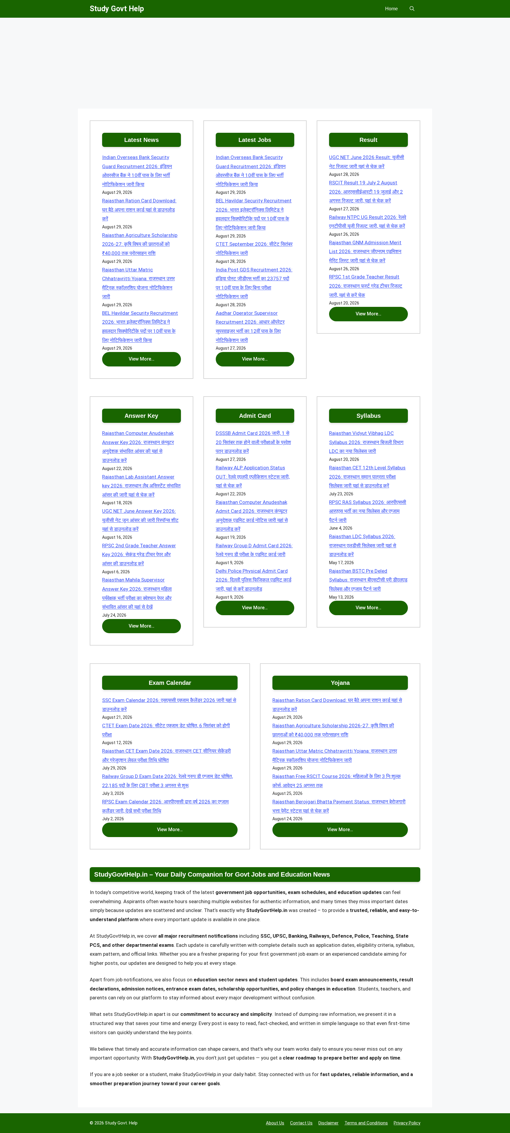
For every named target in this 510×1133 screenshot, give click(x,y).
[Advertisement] (255, 65)
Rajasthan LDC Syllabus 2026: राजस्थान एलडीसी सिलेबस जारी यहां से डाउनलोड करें (362, 545)
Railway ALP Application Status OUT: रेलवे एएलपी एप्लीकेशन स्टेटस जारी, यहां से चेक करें (253, 477)
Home (391, 8)
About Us (275, 1123)
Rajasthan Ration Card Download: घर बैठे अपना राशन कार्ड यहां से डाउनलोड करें (139, 210)
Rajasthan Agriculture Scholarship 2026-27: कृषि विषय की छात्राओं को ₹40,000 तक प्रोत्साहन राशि (139, 244)
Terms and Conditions (366, 1123)
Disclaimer (328, 1123)
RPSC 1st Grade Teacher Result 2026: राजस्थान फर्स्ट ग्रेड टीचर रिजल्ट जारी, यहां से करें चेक (365, 286)
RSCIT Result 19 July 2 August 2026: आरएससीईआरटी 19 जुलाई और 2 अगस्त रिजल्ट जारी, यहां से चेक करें (366, 192)
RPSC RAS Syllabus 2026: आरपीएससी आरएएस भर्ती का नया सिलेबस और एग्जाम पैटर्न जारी (367, 511)
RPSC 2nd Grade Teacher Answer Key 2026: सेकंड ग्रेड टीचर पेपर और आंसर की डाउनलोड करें (139, 554)
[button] (412, 9)
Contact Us (301, 1123)
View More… (141, 359)
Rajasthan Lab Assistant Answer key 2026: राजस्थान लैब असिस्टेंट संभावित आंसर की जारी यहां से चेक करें (141, 486)
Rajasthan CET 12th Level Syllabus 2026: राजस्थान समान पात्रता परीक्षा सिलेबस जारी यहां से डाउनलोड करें (367, 477)
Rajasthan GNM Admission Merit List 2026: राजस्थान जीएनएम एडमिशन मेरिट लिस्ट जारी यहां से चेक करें (365, 251)
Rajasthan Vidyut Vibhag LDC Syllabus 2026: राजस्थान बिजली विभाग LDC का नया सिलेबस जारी (366, 442)
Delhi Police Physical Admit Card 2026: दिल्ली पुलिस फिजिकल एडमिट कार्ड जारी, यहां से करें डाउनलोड (253, 580)
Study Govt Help (117, 8)
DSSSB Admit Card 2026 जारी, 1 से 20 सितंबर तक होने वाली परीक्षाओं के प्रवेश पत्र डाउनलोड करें (253, 442)
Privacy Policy (407, 1123)
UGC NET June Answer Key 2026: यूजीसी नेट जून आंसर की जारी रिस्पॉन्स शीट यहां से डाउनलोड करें (140, 520)
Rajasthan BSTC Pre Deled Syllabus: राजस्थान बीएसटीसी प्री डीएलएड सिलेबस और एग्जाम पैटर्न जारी (368, 580)
